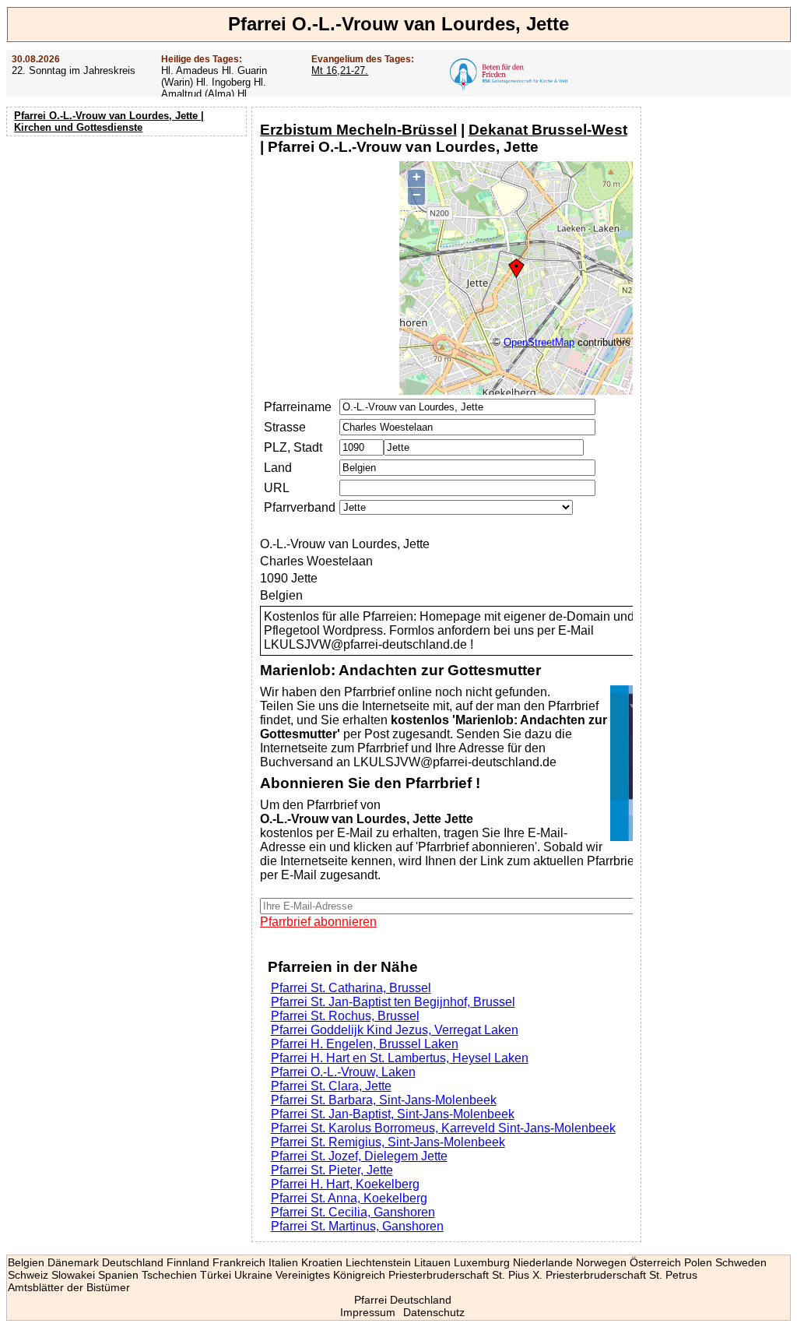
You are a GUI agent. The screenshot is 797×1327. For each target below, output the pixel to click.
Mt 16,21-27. (339, 70)
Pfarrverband (299, 507)
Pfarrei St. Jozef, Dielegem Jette (359, 1156)
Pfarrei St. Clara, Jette (331, 1086)
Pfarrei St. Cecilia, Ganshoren (353, 1212)
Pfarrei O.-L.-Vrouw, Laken (343, 1072)
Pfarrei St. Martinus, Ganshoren (357, 1226)
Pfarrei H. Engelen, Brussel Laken (364, 1044)
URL (277, 488)
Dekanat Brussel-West (548, 129)
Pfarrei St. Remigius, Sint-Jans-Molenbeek (388, 1142)
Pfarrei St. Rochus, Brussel (345, 1016)
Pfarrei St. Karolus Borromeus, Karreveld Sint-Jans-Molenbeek (443, 1128)
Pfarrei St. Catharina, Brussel (351, 987)
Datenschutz (434, 1312)
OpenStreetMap (539, 342)
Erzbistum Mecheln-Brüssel (358, 129)
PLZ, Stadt (293, 447)
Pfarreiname (298, 407)
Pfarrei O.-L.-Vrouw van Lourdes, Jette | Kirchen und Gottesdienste (109, 121)
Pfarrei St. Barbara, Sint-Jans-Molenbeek (384, 1100)
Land (278, 467)
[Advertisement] (128, 241)
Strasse (285, 427)
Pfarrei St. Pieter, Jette (332, 1170)
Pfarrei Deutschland (402, 1300)
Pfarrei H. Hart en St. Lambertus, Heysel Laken (399, 1058)
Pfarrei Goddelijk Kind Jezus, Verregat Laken (394, 1030)
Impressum (367, 1312)
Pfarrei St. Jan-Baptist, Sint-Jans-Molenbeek (392, 1114)
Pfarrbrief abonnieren (318, 921)
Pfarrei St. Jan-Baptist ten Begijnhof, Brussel (393, 1001)
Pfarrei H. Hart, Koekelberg (345, 1184)
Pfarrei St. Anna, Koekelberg (349, 1198)
